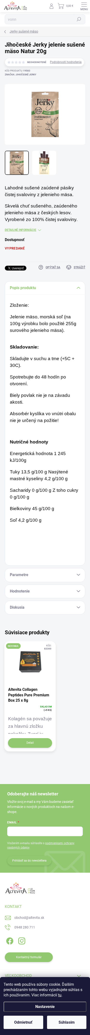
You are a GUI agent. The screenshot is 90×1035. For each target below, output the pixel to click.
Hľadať (79, 19)
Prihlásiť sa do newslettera (29, 860)
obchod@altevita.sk (29, 918)
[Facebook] (9, 940)
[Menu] (84, 6)
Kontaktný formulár (29, 957)
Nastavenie (45, 1006)
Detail (30, 742)
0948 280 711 (24, 927)
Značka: (20, 74)
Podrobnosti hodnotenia (66, 62)
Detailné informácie (20, 230)
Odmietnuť (23, 1022)
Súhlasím (67, 1022)
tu (59, 995)
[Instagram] (21, 940)
